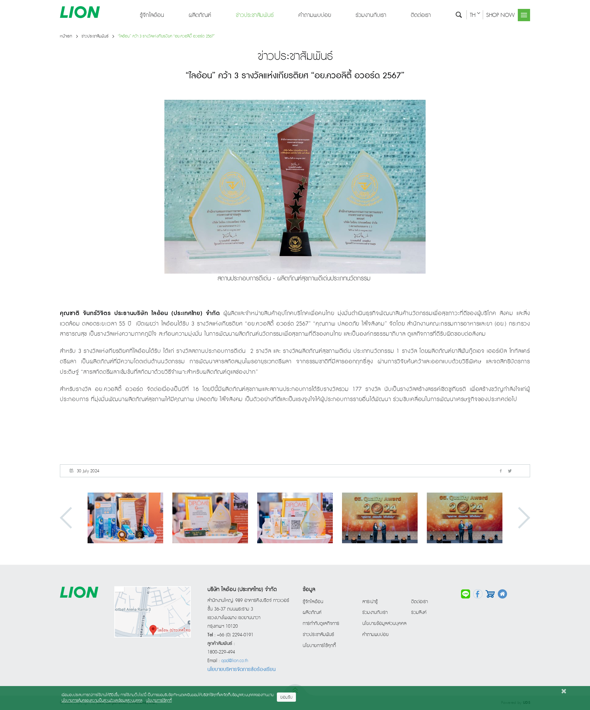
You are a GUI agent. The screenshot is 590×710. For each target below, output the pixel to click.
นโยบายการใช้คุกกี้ (319, 645)
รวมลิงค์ (419, 612)
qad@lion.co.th (234, 660)
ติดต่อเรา (421, 15)
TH (472, 15)
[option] (125, 518)
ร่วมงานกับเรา (371, 15)
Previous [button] (71, 518)
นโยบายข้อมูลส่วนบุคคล (384, 623)
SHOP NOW (500, 15)
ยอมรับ (286, 697)
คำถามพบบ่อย (314, 15)
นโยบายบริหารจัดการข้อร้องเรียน (241, 669)
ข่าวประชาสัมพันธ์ (255, 15)
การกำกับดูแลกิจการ (321, 623)
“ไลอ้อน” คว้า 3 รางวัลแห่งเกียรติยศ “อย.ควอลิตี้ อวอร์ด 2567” (166, 36)
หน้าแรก (66, 36)
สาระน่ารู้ (370, 602)
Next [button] (519, 518)
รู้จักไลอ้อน (152, 15)
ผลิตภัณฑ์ (200, 15)
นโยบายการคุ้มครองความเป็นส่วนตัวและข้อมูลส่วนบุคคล (101, 700)
